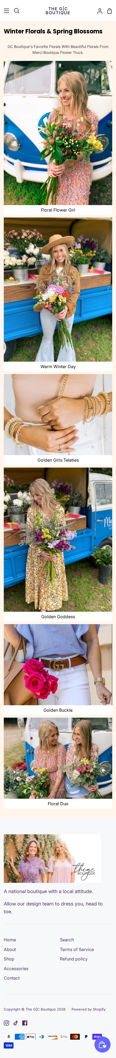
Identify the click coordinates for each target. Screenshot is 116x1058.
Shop (9, 959)
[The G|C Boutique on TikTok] (15, 1023)
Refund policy (74, 959)
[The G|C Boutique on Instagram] (6, 1023)
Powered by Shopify (88, 1009)
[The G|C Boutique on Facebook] (25, 1023)
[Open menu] (5, 11)
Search (67, 939)
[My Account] (98, 11)
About (10, 949)
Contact (12, 978)
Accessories (16, 968)
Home (10, 939)
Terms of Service (77, 949)
